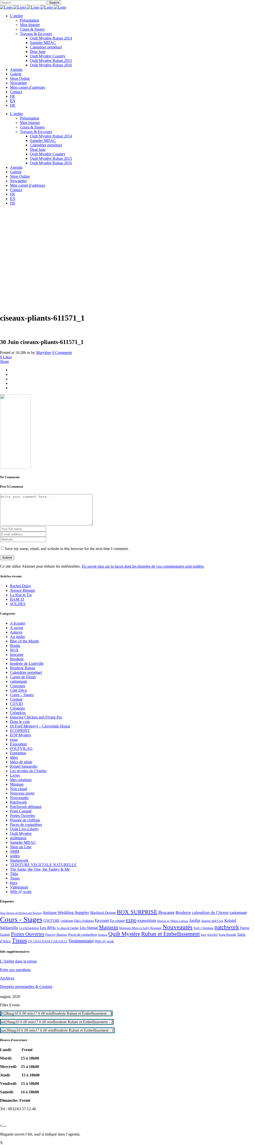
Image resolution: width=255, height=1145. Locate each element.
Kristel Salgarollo (23, 766)
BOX (14, 650)
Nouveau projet (22, 793)
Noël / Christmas (203, 928)
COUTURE (51, 921)
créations (67, 921)
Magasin (108, 927)
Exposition (18, 744)
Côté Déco (18, 690)
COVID (16, 704)
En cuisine (117, 921)
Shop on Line (20, 847)
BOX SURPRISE (137, 912)
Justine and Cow (212, 921)
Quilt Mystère (21, 833)
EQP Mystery (20, 735)
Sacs (203, 934)
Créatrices (18, 713)
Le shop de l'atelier (68, 928)
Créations (17, 708)
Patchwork (18, 802)
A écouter (17, 623)
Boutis (15, 645)
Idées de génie (21, 762)
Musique (17, 784)
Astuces (16, 632)
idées (14, 757)
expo (14, 739)
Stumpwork (19, 860)
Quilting (102, 934)
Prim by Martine (56, 934)
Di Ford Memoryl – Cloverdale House (40, 726)
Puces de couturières (26, 824)
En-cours (102, 920)
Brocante (166, 912)
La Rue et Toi (21, 595)
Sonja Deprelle (227, 934)
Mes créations (21, 780)
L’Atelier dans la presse (18, 961)
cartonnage (18, 681)
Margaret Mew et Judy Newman (140, 928)
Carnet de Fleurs (23, 677)
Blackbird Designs (103, 913)
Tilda (14, 874)
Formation (18, 753)
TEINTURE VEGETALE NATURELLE (43, 865)
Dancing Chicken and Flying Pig (36, 717)
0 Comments (62, 352)
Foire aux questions (15, 970)
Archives (7, 978)
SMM (14, 851)
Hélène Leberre (179, 921)
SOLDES (17, 604)
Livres (15, 775)
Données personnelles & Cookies (26, 986)
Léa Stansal (89, 928)
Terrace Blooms (22, 590)
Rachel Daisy (20, 586)
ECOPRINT (20, 730)
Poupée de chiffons (25, 820)
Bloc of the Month (24, 641)
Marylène (43, 352)
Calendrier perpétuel (26, 672)
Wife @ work (20, 892)
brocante (16, 654)
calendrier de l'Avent (210, 912)
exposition (146, 920)
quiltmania (18, 838)
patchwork (226, 927)
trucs (13, 883)
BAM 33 (17, 599)
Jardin (194, 920)
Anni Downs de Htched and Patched (21, 912)
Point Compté (21, 811)
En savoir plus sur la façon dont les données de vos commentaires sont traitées (143, 566)
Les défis (48, 927)
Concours (17, 686)
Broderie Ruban (22, 668)
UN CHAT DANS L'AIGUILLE (47, 941)
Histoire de (163, 921)
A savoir (16, 628)
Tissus (15, 878)
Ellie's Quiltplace (84, 921)
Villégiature (19, 887)
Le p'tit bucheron (29, 928)
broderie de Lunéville (27, 663)
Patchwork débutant (25, 807)
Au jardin (17, 637)
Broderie (17, 659)
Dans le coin (20, 722)
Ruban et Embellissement (170, 934)
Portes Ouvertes (22, 815)
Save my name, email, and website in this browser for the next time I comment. (67, 549)
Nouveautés (19, 798)
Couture (16, 699)
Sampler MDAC (23, 842)
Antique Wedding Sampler (66, 912)
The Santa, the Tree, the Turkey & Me (40, 869)
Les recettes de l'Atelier (28, 771)
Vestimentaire (81, 940)
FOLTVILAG (21, 748)
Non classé (18, 789)
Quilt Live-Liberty (24, 829)
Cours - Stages (21, 919)
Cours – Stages (22, 695)
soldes (15, 856)
